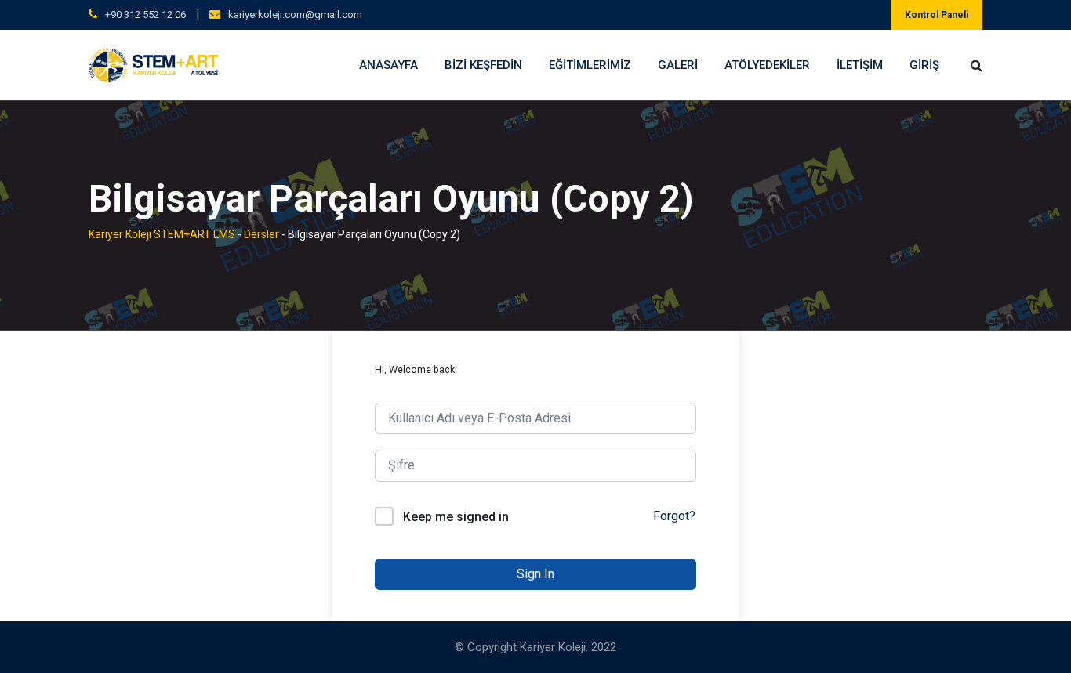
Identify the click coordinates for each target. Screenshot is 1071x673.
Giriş (924, 65)
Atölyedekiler (767, 65)
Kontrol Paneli (936, 14)
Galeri (678, 65)
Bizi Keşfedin (483, 65)
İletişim (860, 65)
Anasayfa (388, 65)
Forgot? (674, 515)
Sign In (535, 573)
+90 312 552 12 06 (145, 14)
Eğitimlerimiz (590, 65)
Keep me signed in (456, 516)
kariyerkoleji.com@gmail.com (295, 14)
